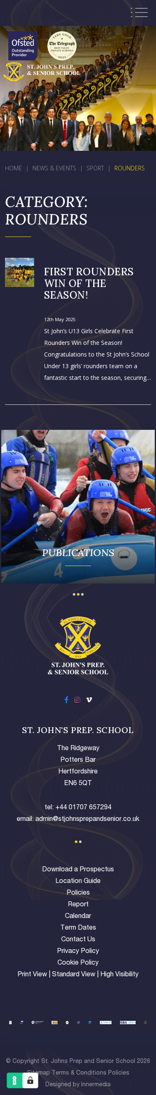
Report (78, 905)
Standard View (73, 975)
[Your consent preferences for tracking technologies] (30, 1080)
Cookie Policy (78, 963)
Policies (78, 893)
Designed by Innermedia (78, 1085)
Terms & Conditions (79, 1073)
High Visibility (119, 975)
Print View (32, 975)
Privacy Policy (78, 951)
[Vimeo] (89, 701)
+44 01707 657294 (83, 808)
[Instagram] (77, 701)
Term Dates (78, 928)
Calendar (78, 916)
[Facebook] (66, 701)
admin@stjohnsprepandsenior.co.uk (87, 819)
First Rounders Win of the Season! (89, 283)
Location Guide (78, 881)
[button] (74, 593)
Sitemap (38, 1073)
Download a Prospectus (78, 870)
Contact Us (78, 940)
